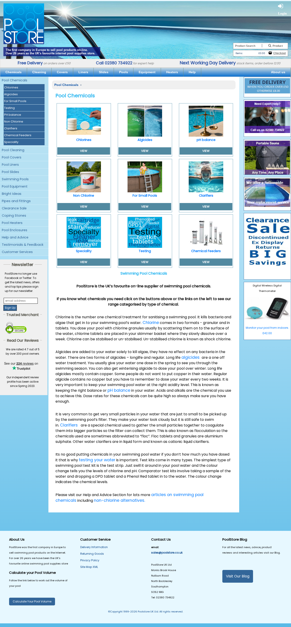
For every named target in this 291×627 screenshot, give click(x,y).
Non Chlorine (13, 121)
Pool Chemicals (14, 80)
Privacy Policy (89, 560)
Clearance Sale (14, 208)
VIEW (83, 151)
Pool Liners (10, 164)
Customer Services (17, 252)
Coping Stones (14, 215)
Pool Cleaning (13, 150)
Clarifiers (10, 128)
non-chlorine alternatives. (119, 500)
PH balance (12, 115)
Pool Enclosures (14, 230)
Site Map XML (89, 567)
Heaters (172, 72)
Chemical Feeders (17, 135)
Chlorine (150, 322)
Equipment (147, 72)
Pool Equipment (15, 186)
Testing (9, 108)
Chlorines (11, 87)
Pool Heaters (12, 223)
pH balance (206, 140)
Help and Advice (15, 237)
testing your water (97, 460)
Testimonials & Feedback (22, 244)
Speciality (11, 142)
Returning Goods (92, 554)
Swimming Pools (15, 179)
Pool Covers (11, 157)
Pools (123, 72)
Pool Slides (10, 172)
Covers (62, 72)
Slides (103, 72)
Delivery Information (94, 547)
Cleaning (39, 72)
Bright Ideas (11, 193)
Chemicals (13, 72)
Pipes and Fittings (16, 201)
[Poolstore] (23, 22)
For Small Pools (15, 101)
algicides (191, 357)
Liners (83, 72)
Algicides (11, 94)
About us (278, 72)
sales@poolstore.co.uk (167, 552)
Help (192, 72)
